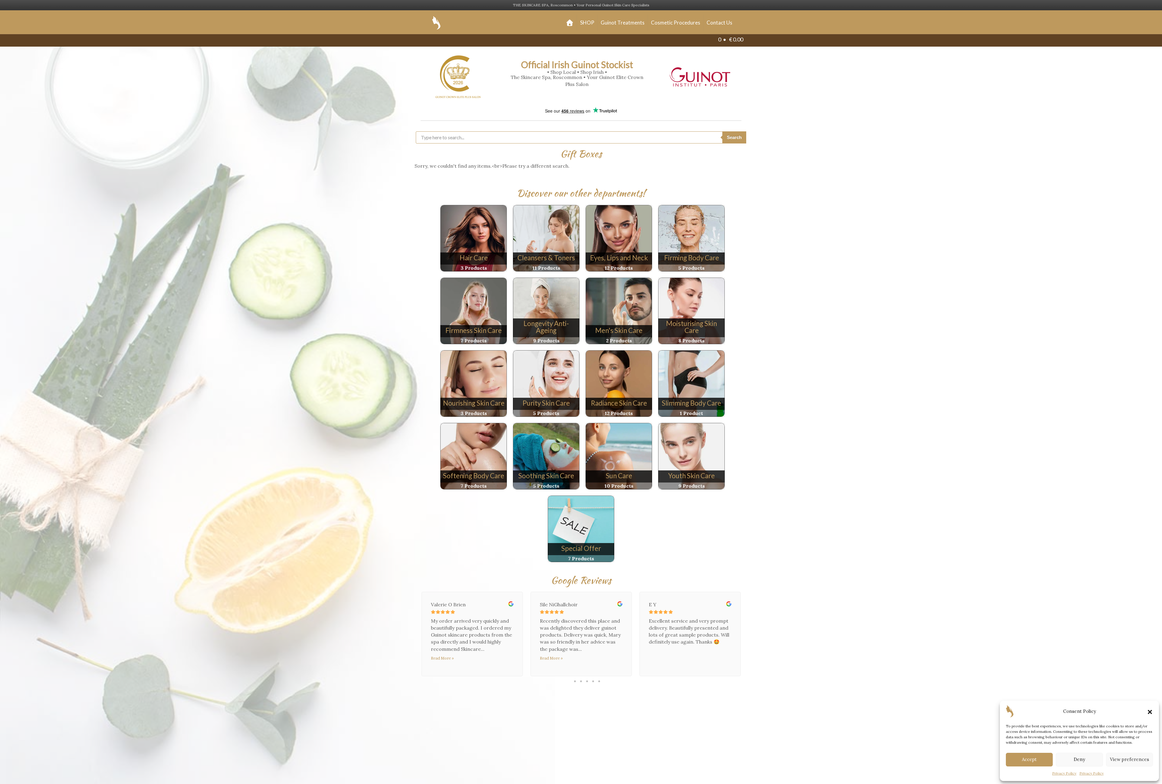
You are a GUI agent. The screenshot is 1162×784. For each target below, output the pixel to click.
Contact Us (719, 22)
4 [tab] (593, 681)
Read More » (442, 658)
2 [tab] (581, 681)
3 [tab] (587, 681)
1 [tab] (575, 681)
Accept (1029, 759)
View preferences (1129, 759)
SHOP (587, 22)
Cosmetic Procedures (675, 22)
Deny (1079, 759)
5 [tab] (599, 681)
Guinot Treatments (623, 22)
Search (734, 137)
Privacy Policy (1064, 773)
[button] (1150, 711)
